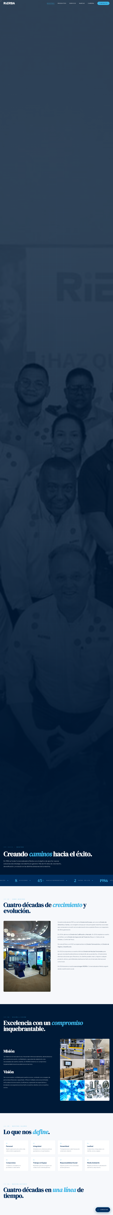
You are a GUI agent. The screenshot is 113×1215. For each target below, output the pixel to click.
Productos (62, 3)
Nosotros (51, 3)
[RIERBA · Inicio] (9, 3)
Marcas (82, 3)
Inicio (10, 847)
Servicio (72, 3)
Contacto (103, 3)
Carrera (91, 3)
